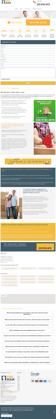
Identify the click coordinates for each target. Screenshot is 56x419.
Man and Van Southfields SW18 (9, 276)
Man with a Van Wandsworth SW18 (28, 276)
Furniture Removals (28, 35)
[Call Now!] (45, 248)
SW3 (10, 184)
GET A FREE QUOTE (38, 22)
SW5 (3, 184)
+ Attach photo (5, 79)
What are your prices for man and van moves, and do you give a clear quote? (27, 319)
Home (16, 9)
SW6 (31, 178)
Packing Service (36, 35)
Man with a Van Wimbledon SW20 (46, 279)
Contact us (28, 9)
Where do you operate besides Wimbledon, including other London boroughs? (27, 362)
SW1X (23, 178)
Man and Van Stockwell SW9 (9, 285)
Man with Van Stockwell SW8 (46, 282)
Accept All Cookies (7, 415)
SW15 (29, 178)
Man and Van (4, 35)
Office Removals (20, 35)
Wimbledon (3, 252)
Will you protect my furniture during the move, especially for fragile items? (27, 346)
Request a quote (36, 9)
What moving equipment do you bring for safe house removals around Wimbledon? (27, 313)
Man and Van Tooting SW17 (9, 279)
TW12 (34, 178)
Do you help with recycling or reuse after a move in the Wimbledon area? (27, 352)
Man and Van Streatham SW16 (28, 279)
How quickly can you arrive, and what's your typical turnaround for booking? (27, 357)
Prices (21, 9)
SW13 (36, 178)
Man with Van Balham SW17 (45, 276)
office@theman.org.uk (7, 393)
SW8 (6, 184)
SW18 (26, 178)
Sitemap (2, 404)
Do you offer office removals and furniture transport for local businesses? (27, 325)
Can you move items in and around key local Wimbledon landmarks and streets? (27, 335)
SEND (28, 83)
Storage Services (44, 35)
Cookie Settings (5, 413)
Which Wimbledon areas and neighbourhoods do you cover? (27, 330)
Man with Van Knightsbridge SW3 (9, 282)
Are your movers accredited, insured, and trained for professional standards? (27, 341)
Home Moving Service (52, 35)
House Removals (12, 35)
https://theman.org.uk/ (7, 394)
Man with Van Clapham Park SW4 (27, 282)
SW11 (8, 184)
